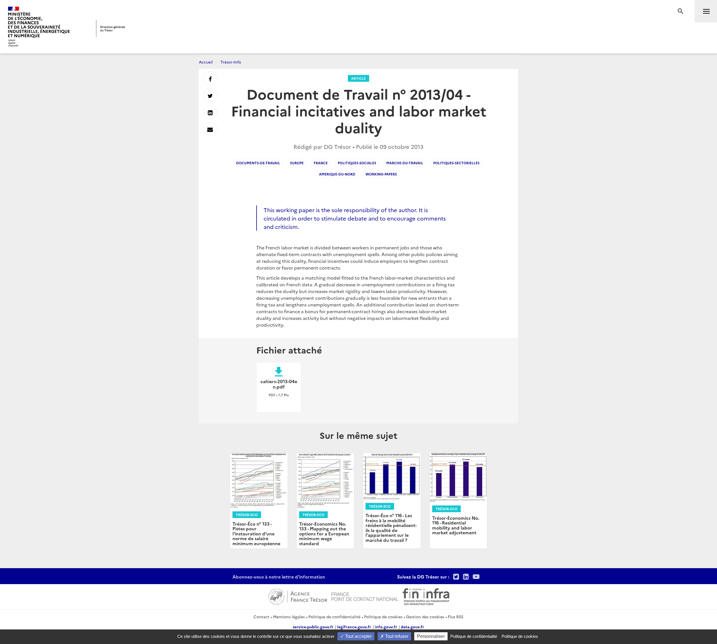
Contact (261, 616)
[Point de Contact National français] (365, 596)
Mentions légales (289, 616)
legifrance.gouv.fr (354, 626)
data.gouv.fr (412, 626)
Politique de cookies (383, 616)
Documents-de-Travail (258, 162)
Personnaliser (431, 636)
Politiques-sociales (357, 162)
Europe (297, 162)
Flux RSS (455, 616)
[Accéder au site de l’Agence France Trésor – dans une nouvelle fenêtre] (297, 596)
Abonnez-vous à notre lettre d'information (278, 576)
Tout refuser (396, 636)
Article (358, 78)
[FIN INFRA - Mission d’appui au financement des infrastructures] (426, 596)
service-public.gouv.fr (313, 626)
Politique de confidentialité (334, 616)
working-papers (381, 174)
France (321, 162)
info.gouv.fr (386, 626)
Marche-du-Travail (404, 162)
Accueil (206, 62)
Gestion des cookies (425, 616)
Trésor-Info (230, 62)
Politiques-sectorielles (456, 162)
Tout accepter (358, 636)
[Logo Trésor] (110, 28)
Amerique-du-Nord (337, 174)
